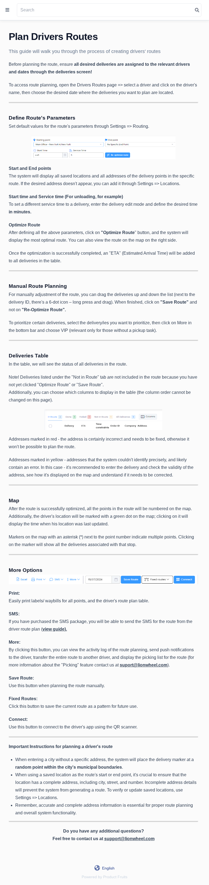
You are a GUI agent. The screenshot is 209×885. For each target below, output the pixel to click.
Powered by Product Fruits (104, 877)
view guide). (54, 629)
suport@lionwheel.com (143, 665)
